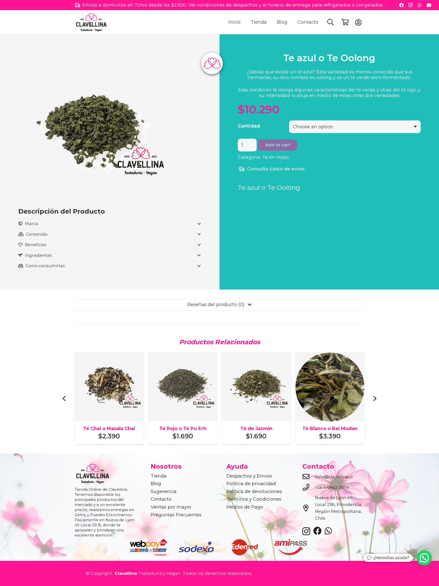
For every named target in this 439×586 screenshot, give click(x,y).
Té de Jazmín (256, 428)
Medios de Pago (244, 507)
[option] (149, 547)
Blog (156, 483)
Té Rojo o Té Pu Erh (182, 428)
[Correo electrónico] (428, 5)
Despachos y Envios (249, 476)
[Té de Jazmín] (256, 356)
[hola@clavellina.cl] (308, 477)
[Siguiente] (375, 398)
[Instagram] (410, 5)
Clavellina (125, 573)
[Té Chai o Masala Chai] (109, 356)
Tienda (159, 476)
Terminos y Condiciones (253, 499)
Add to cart (277, 144)
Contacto (161, 499)
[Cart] (345, 22)
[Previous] (64, 398)
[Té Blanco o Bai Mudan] (330, 356)
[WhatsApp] (419, 5)
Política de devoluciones (254, 491)
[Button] (358, 22)
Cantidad (249, 126)
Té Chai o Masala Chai (109, 428)
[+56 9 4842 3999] (308, 488)
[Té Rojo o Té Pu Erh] (182, 356)
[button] (330, 22)
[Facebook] (401, 5)
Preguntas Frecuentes (176, 515)
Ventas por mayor (171, 507)
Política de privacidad (251, 483)
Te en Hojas (275, 157)
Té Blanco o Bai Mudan (329, 428)
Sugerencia (164, 491)
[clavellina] (91, 22)
